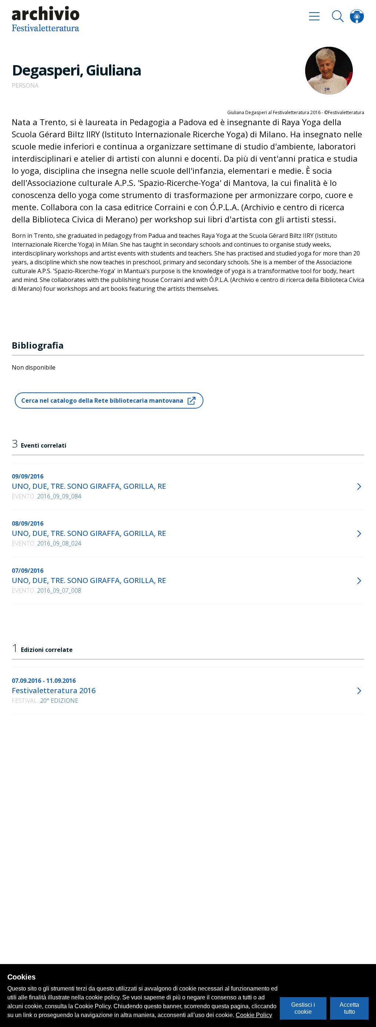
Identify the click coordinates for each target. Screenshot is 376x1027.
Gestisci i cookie (303, 1008)
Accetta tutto (349, 1008)
